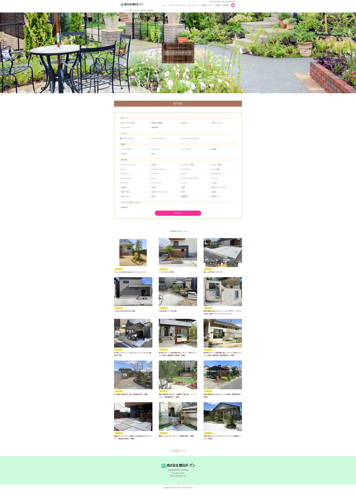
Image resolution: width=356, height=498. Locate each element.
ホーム (126, 10)
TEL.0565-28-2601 (178, 473)
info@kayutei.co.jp (230, 1)
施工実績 (143, 10)
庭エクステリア (134, 10)
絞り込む (178, 213)
